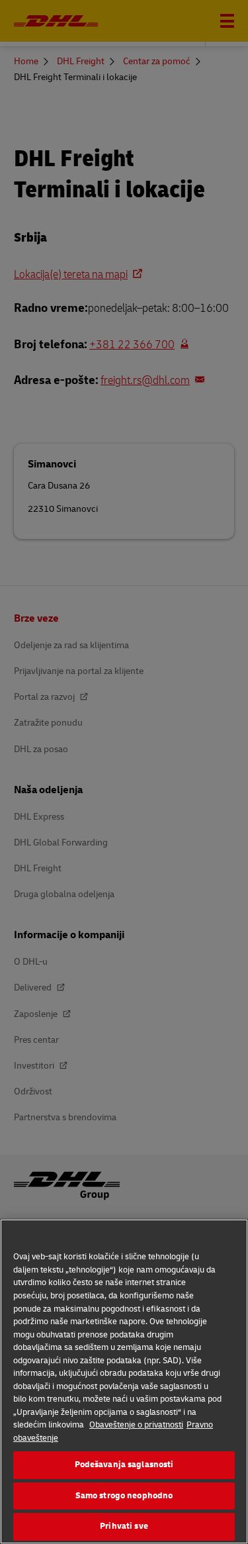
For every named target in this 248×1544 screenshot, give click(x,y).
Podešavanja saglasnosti (124, 1464)
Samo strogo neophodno (124, 1495)
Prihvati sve (124, 1526)
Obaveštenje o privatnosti (136, 1425)
